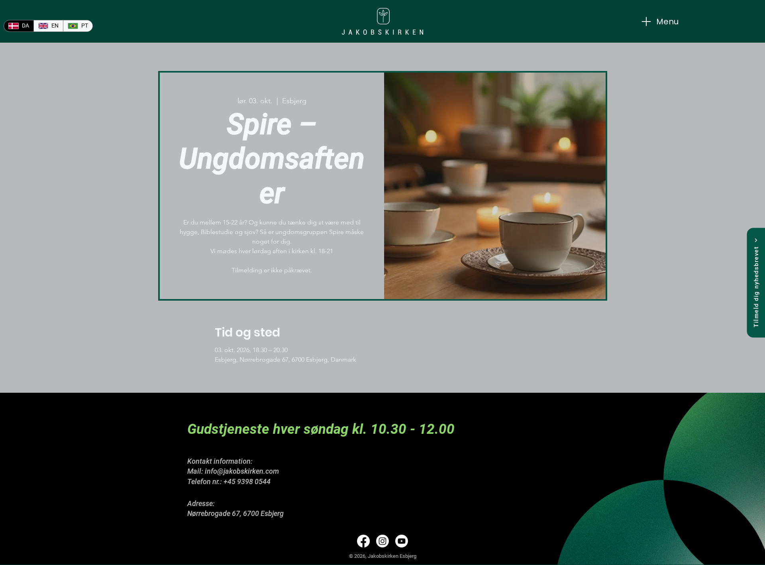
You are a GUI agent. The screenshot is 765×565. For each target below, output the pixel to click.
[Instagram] (382, 541)
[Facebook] (363, 541)
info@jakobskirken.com (242, 471)
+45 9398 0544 (247, 481)
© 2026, (358, 556)
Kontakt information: (220, 461)
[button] (756, 282)
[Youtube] (401, 541)
